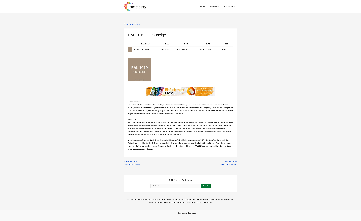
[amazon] (180, 91)
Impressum (192, 213)
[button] (234, 6)
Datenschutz (182, 213)
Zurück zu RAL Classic (132, 24)
